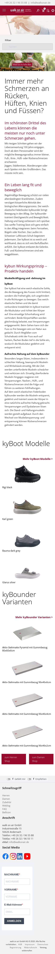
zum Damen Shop (38, 759)
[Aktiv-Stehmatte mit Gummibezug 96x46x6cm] (27, 668)
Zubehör (6, 802)
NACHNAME (11, 874)
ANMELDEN (14, 921)
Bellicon (6, 812)
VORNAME (10, 889)
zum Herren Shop (11, 759)
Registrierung (15, 947)
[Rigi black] (27, 473)
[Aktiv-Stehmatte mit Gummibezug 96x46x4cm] (27, 700)
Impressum (30, 944)
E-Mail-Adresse (13, 904)
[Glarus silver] (27, 568)
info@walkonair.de (40, 2)
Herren (6, 795)
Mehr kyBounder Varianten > (34, 617)
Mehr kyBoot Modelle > (38, 459)
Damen (6, 798)
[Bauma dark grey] (27, 537)
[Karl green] (27, 505)
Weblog (6, 805)
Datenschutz (42, 944)
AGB (20, 944)
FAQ (4, 808)
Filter (8, 40)
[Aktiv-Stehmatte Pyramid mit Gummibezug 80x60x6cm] (27, 633)
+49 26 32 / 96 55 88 (16, 2)
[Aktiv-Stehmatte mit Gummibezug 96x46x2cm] (27, 732)
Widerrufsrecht (30, 947)
